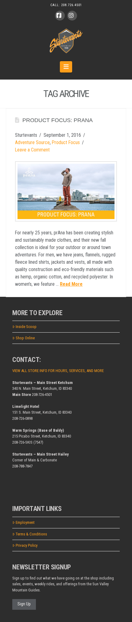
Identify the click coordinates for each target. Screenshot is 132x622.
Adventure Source (32, 142)
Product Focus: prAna (57, 120)
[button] (66, 66)
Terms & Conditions (31, 534)
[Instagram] (72, 15)
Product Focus (66, 142)
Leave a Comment (32, 150)
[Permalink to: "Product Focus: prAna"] (66, 191)
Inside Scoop (26, 326)
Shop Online (25, 338)
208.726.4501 (71, 5)
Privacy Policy (26, 545)
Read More (71, 284)
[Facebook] (60, 15)
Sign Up (24, 604)
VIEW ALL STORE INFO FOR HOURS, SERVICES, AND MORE (58, 370)
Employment (25, 522)
